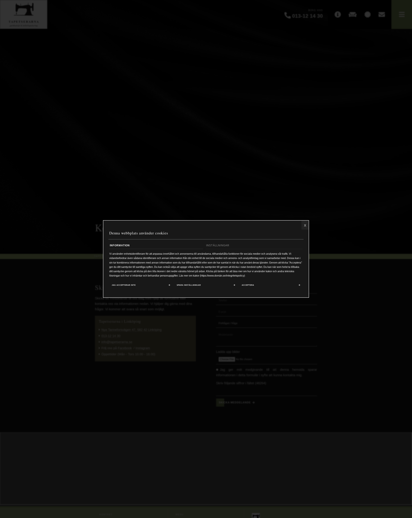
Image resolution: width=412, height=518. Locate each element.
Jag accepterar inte (124, 285)
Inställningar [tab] (217, 245)
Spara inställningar (189, 285)
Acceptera (248, 285)
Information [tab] (120, 245)
